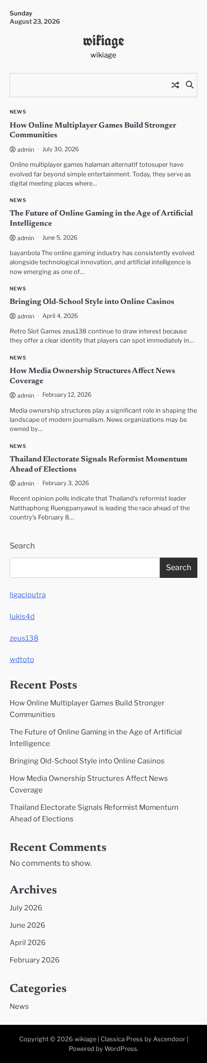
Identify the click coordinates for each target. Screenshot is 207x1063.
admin (25, 149)
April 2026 (28, 942)
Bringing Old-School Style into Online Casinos (92, 302)
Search (22, 545)
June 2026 (27, 925)
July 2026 (26, 908)
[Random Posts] (175, 85)
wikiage (103, 40)
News (18, 112)
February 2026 (35, 960)
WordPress (120, 1048)
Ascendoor (169, 1039)
